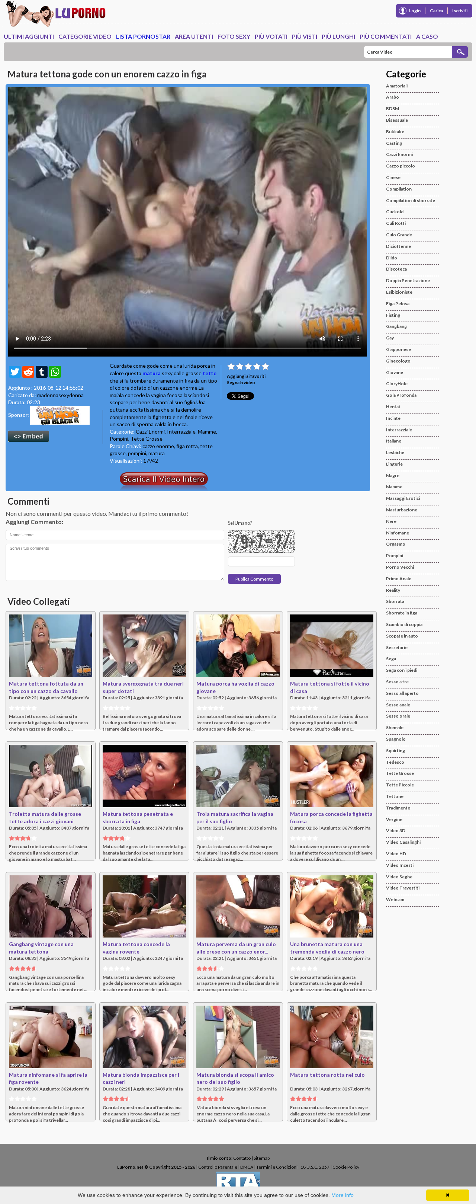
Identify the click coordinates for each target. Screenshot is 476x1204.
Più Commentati (386, 36)
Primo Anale (398, 578)
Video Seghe (399, 876)
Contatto (242, 1158)
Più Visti (304, 36)
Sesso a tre (397, 681)
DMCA (246, 1167)
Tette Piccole (400, 785)
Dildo (391, 258)
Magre (392, 475)
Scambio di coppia (404, 624)
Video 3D (395, 830)
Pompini (119, 438)
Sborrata (395, 601)
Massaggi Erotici (403, 498)
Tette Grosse (147, 438)
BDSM (392, 108)
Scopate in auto (402, 636)
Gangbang (396, 326)
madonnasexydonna (60, 395)
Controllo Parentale (217, 1167)
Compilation (399, 189)
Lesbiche (395, 452)
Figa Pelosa (397, 303)
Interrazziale (181, 431)
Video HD (396, 853)
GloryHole (397, 383)
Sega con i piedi (401, 670)
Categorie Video (85, 36)
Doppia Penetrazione (408, 280)
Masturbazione (401, 509)
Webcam (395, 899)
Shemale (394, 727)
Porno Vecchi (400, 567)
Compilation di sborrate (410, 200)
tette (209, 373)
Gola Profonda (401, 395)
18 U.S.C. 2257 (314, 1167)
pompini (137, 453)
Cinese (393, 177)
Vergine (394, 819)
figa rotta (187, 446)
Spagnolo (396, 739)
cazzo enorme (158, 446)
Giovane (394, 372)
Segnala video (241, 382)
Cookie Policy (345, 1167)
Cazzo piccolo (400, 166)
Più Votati (271, 36)
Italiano (394, 441)
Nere (391, 521)
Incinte (393, 418)
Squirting (395, 750)
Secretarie (397, 647)
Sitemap (262, 1158)
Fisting (393, 315)
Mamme (207, 431)
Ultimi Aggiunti (29, 36)
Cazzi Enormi (150, 431)
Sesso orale (398, 716)
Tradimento (398, 808)
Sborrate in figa (401, 613)
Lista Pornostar (143, 36)
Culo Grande (399, 234)
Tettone (394, 796)
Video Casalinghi (403, 842)
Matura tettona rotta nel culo (327, 1075)
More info (342, 1195)
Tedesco (395, 762)
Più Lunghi (338, 36)
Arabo (392, 97)
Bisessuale (397, 120)
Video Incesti (400, 865)
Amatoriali (397, 86)
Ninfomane (397, 533)
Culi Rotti (396, 223)
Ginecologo (398, 361)
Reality (393, 590)
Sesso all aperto (402, 693)
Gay (390, 338)
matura (151, 373)
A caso (427, 36)
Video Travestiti (402, 888)
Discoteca (396, 269)
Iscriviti (459, 10)
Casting (394, 143)
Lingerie (394, 464)
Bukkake (395, 131)
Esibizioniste (399, 292)
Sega (391, 658)
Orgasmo (395, 544)
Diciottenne (398, 246)
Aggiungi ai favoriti (246, 376)
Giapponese (398, 349)
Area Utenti (194, 36)
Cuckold (394, 211)
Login (415, 10)
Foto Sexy (234, 36)
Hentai (393, 406)
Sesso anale (398, 705)
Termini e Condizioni (277, 1167)
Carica (436, 10)
